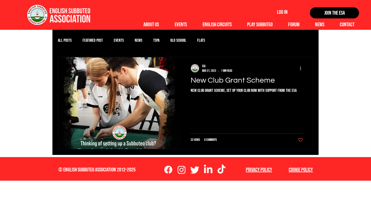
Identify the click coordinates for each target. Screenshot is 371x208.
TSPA (156, 40)
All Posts (65, 40)
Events (119, 40)
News (138, 40)
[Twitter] (195, 169)
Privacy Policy (259, 170)
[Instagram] (181, 169)
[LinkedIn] (208, 169)
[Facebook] (168, 169)
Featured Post (93, 40)
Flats (201, 40)
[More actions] (302, 68)
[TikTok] (221, 169)
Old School (178, 40)
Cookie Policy (301, 170)
